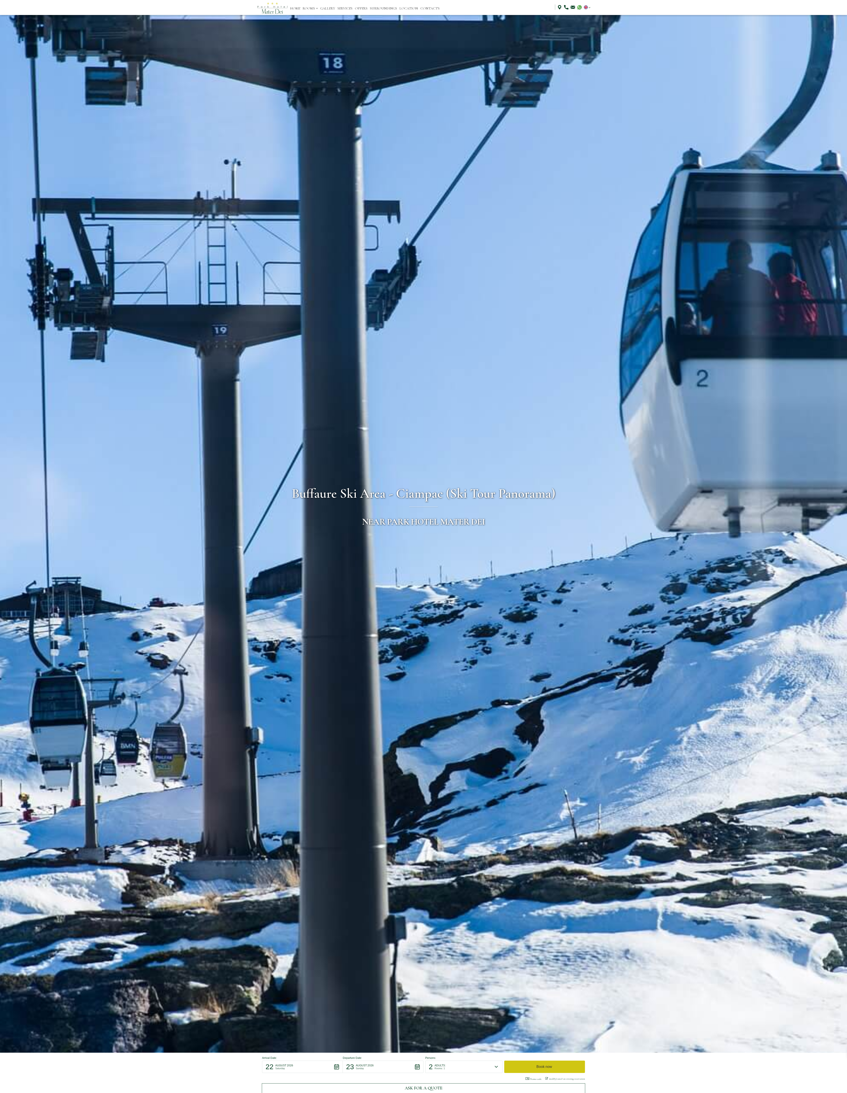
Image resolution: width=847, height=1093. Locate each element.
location (408, 8)
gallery (327, 8)
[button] (310, 8)
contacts (430, 8)
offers (361, 8)
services (344, 8)
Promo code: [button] (536, 1079)
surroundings (383, 8)
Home (295, 8)
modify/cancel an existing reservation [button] (567, 1078)
